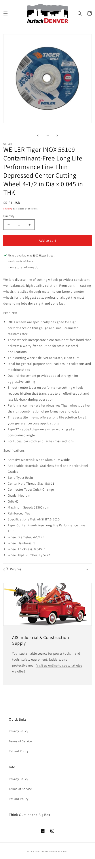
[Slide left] (38, 135)
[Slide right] (57, 135)
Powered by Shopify (58, 851)
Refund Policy (18, 751)
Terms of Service (20, 741)
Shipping (8, 208)
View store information (24, 267)
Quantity (8, 216)
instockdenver (41, 851)
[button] (5, 13)
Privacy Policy (18, 731)
